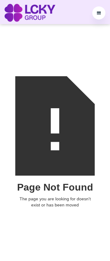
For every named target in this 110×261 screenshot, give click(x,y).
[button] (98, 13)
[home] (30, 13)
